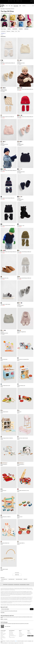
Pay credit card (10, 631)
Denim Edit (25, 579)
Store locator (28, 632)
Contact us (28, 631)
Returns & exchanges (3, 633)
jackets (25, 591)
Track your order (2, 634)
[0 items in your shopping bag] (33, 1)
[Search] (33, 5)
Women (4, 5)
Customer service (3, 631)
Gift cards (2, 635)
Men (7, 5)
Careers (20, 631)
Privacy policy (2, 612)
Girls (9, 5)
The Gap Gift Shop (7, 8)
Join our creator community (21, 636)
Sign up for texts (29, 633)
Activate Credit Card (11, 634)
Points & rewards (11, 632)
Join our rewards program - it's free (12, 636)
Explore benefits (11, 633)
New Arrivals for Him (11, 579)
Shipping (2, 632)
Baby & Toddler (16, 5)
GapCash (2, 639)
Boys (12, 5)
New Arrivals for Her (4, 579)
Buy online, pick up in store (3, 638)
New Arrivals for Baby (19, 579)
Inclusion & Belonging (21, 634)
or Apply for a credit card (12, 637)
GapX (20, 5)
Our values (20, 632)
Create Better (20, 633)
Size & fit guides (2, 636)
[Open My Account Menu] (31, 1)
